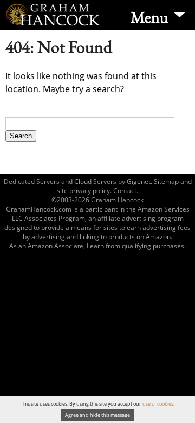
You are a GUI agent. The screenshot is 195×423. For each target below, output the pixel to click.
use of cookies (157, 403)
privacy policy (89, 190)
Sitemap (166, 181)
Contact (124, 190)
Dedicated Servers (32, 181)
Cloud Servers (95, 181)
